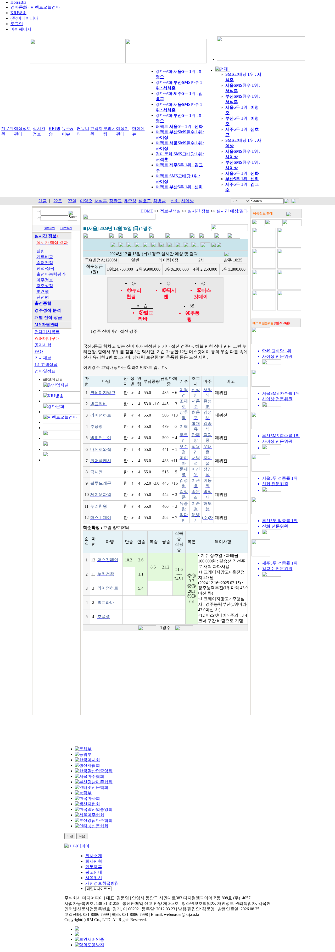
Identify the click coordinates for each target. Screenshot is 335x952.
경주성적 (44, 285)
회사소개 (93, 855)
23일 (72, 201)
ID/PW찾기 (66, 228)
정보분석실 (170, 211)
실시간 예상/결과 (232, 211)
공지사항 (43, 345)
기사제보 (43, 358)
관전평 (42, 297)
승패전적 (44, 262)
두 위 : (242, 173)
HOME (147, 211)
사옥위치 (93, 878)
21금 (42, 201)
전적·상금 (45, 268)
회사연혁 (93, 861)
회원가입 (49, 228)
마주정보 (44, 280)
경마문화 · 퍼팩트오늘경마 (35, 7)
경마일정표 (45, 371)
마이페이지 (20, 29)
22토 (58, 201)
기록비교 (44, 257)
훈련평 (42, 291)
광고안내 (93, 872)
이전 (69, 836)
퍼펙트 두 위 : (179, 126)
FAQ (39, 351)
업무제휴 (93, 867)
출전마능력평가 (51, 274)
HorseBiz (18, 2)
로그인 (16, 23)
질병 (40, 251)
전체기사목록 (47, 332)
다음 (82, 836)
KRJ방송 (18, 12)
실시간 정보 (199, 211)
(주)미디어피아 (24, 18)
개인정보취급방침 (102, 883)
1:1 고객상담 (46, 364)
